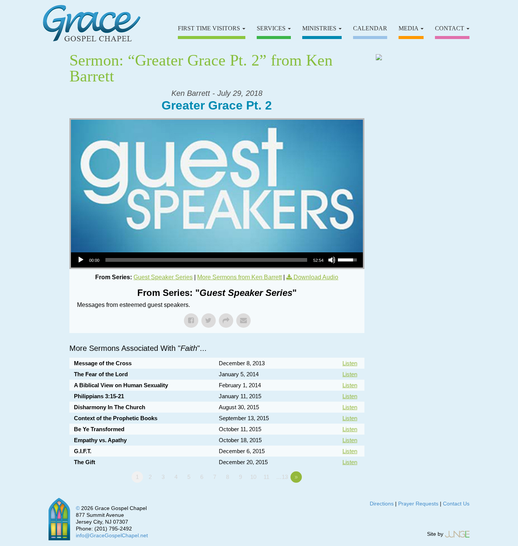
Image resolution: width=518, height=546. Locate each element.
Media (409, 28)
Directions (382, 504)
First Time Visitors (210, 28)
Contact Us (456, 504)
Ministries (320, 28)
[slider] (206, 260)
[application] (217, 260)
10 (253, 477)
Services (272, 28)
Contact (450, 28)
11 (266, 477)
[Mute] (332, 260)
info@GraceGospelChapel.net (112, 535)
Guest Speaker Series (163, 277)
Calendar (370, 28)
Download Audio (316, 277)
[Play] (81, 260)
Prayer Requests (418, 504)
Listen (349, 363)
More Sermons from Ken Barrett (239, 277)
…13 (282, 477)
